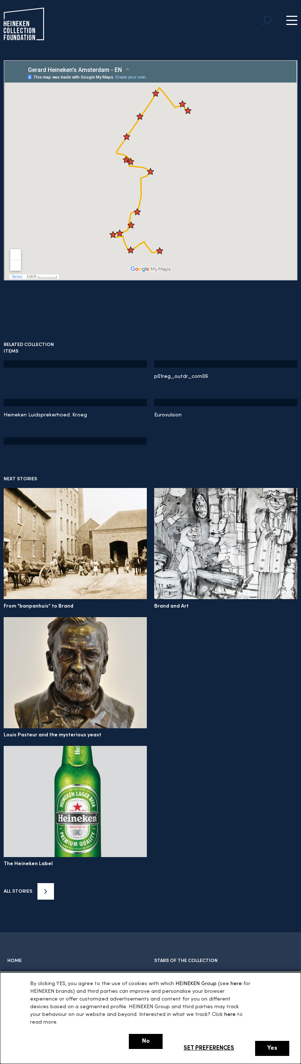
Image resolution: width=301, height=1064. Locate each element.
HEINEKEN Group (196, 983)
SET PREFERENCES (209, 1048)
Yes (272, 1048)
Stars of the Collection (186, 961)
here (236, 983)
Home (14, 961)
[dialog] (150, 1018)
